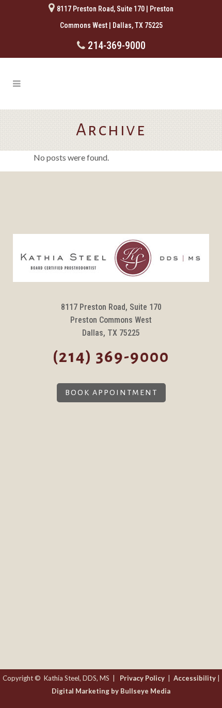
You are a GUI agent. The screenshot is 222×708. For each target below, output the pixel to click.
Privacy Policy (142, 678)
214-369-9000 (117, 45)
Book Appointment (111, 392)
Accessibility (194, 678)
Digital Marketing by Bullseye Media (111, 691)
